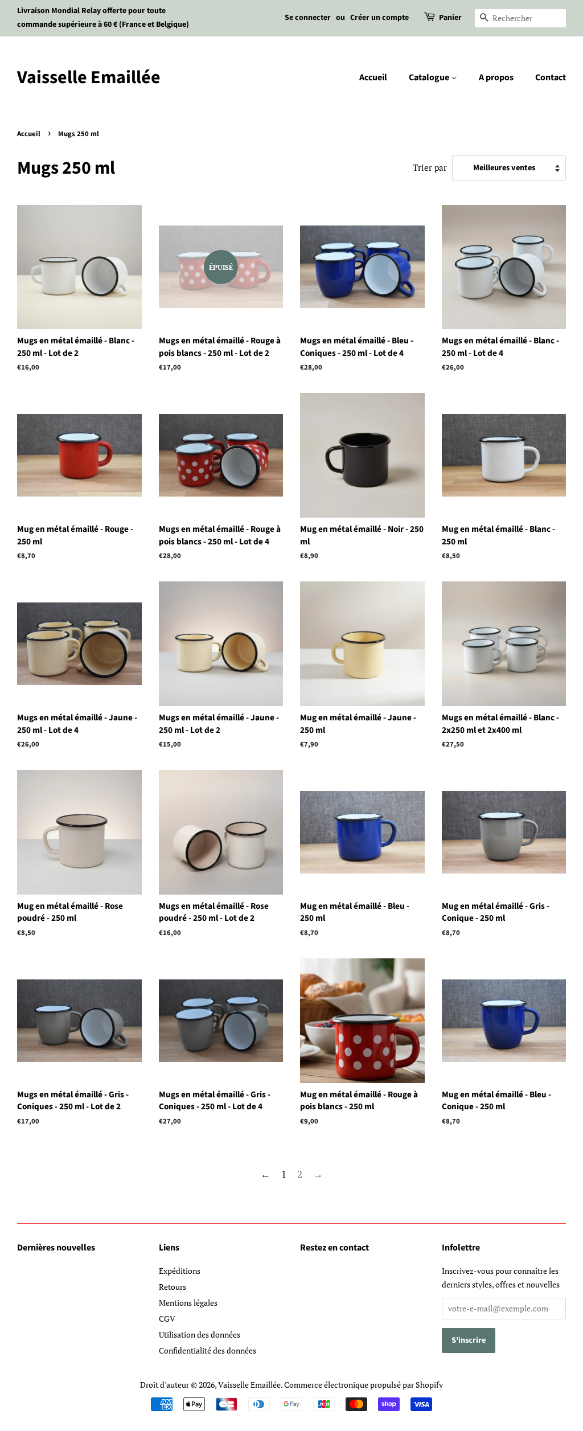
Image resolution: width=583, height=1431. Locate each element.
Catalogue (430, 77)
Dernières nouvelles (56, 1247)
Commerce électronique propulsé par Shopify (363, 1384)
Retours (172, 1286)
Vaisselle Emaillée (89, 77)
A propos (496, 77)
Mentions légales (188, 1302)
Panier (450, 17)
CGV (167, 1318)
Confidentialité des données (207, 1350)
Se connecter (308, 17)
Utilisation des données (199, 1334)
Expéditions (179, 1270)
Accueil (373, 77)
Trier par (430, 167)
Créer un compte (379, 17)
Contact (550, 77)
